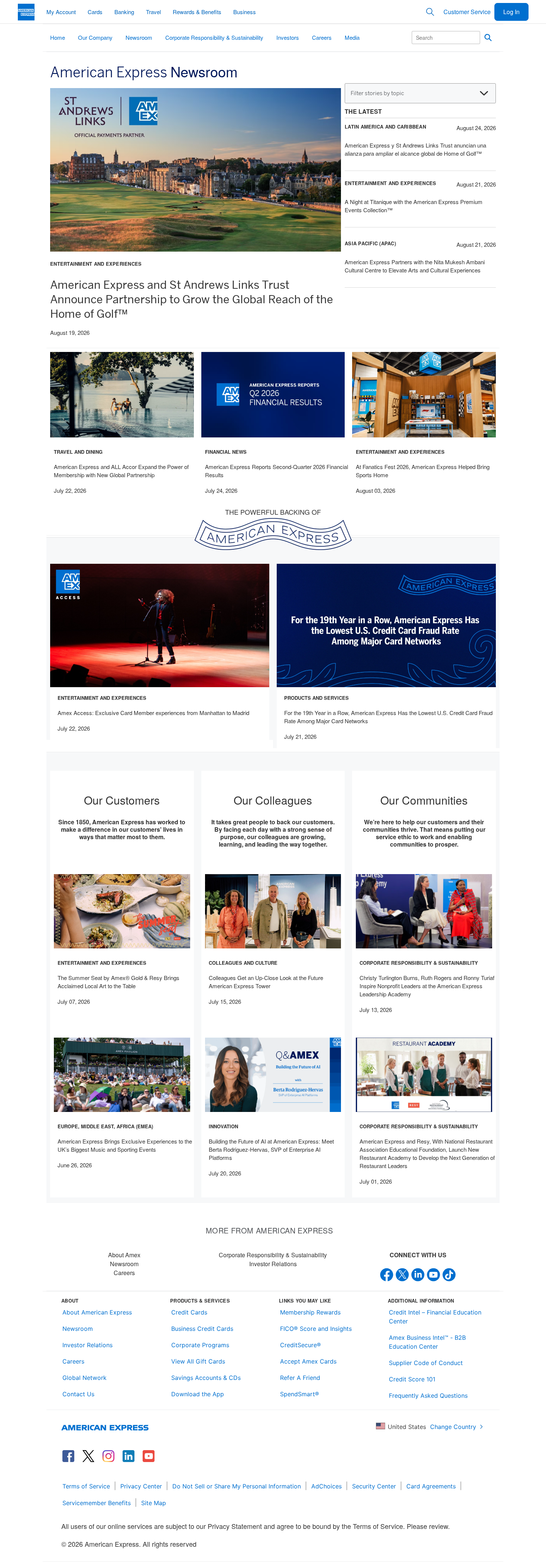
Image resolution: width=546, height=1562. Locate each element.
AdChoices (326, 1486)
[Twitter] (402, 1274)
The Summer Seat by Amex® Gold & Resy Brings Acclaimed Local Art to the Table (118, 982)
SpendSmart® (299, 1394)
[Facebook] (386, 1274)
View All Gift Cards (198, 1361)
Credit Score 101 (412, 1379)
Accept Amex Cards (308, 1361)
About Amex (124, 1255)
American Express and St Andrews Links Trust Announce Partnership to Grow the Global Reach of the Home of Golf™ (191, 299)
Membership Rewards (310, 1312)
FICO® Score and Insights (316, 1328)
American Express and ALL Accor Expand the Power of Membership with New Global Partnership (121, 471)
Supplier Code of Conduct (426, 1363)
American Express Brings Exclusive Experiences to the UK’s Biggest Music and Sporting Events (125, 1145)
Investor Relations (273, 1263)
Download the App (197, 1394)
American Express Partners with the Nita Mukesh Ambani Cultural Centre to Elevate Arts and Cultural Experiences (415, 266)
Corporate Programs (200, 1345)
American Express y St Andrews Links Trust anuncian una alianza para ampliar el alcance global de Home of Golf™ (415, 149)
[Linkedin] (418, 1274)
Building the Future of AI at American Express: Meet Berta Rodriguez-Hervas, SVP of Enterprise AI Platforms (271, 1149)
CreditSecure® (300, 1345)
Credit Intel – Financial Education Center (435, 1317)
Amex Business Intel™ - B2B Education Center (427, 1342)
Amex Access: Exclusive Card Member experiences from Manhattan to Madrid (153, 713)
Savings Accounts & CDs (206, 1377)
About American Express (97, 1312)
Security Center (374, 1486)
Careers (124, 1272)
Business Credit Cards (202, 1328)
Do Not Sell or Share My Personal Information (236, 1486)
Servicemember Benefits (96, 1503)
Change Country (453, 1426)
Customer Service (467, 11)
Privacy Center (141, 1486)
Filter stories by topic (377, 93)
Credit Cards (189, 1312)
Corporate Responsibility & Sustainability (273, 1255)
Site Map (153, 1503)
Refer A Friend (300, 1377)
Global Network (84, 1377)
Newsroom (124, 1263)
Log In (511, 11)
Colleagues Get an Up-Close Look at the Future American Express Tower (266, 982)
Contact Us (78, 1394)
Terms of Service (86, 1486)
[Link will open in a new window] (68, 1456)
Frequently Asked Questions (428, 1395)
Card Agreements (431, 1486)
